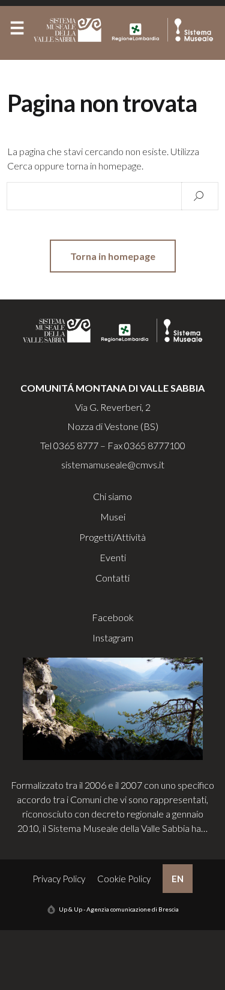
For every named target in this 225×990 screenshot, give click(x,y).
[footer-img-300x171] (113, 707)
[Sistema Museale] (126, 30)
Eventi (113, 557)
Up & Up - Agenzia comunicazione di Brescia (119, 909)
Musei (112, 516)
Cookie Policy (124, 878)
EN (178, 878)
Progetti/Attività (112, 537)
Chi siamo (112, 496)
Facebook (113, 617)
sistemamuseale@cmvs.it (112, 464)
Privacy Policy (58, 878)
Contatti (112, 577)
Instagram (112, 637)
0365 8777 (75, 445)
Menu (17, 31)
